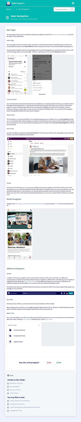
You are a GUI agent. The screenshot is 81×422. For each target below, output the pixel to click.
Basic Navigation (14, 386)
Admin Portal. (49, 319)
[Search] (72, 9)
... (14, 9)
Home (8, 9)
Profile (56, 204)
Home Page (18, 204)
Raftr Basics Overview (16, 383)
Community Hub (26, 204)
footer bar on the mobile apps (60, 34)
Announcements (26, 319)
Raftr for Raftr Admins (30, 281)
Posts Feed (41, 204)
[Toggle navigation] (73, 3)
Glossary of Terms (15, 390)
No (50, 362)
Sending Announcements (17, 404)
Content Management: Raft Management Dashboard (25, 407)
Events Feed (35, 204)
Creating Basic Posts (16, 410)
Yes (60, 362)
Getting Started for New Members (20, 401)
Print (11, 375)
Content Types (14, 393)
